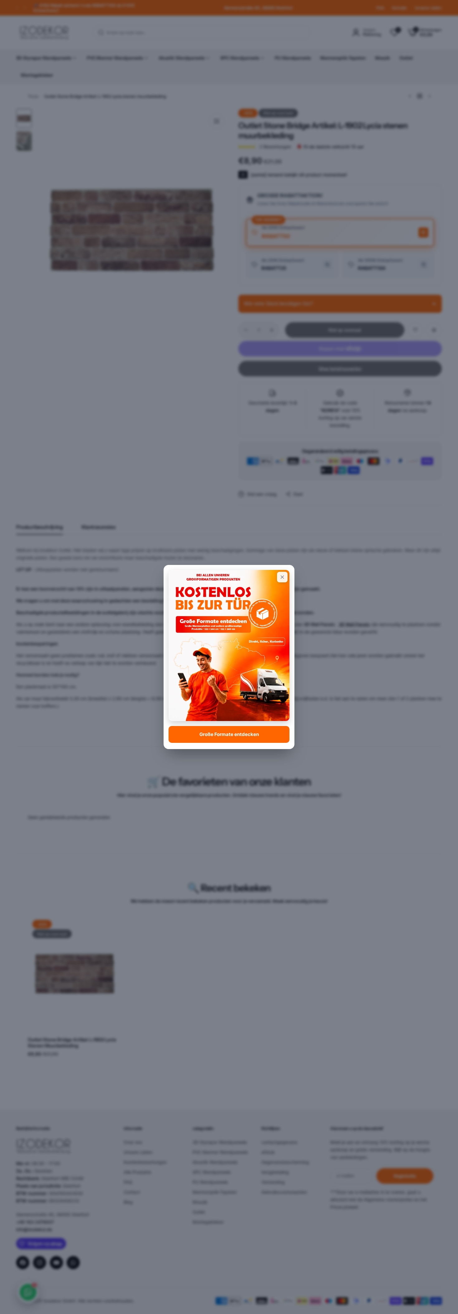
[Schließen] (282, 577)
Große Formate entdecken (229, 734)
